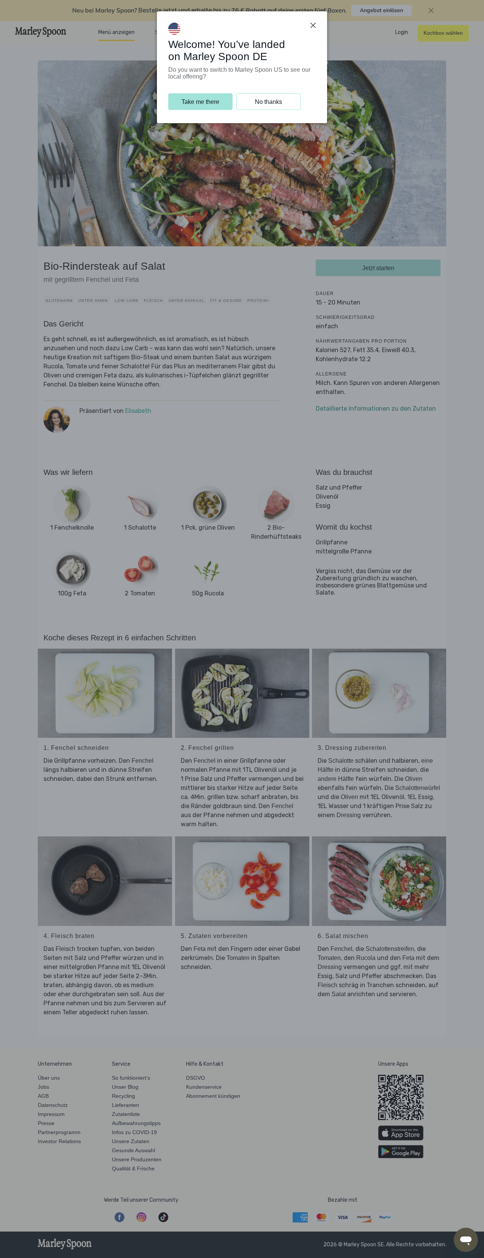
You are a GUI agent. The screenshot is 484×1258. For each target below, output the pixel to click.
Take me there (200, 102)
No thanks (268, 102)
